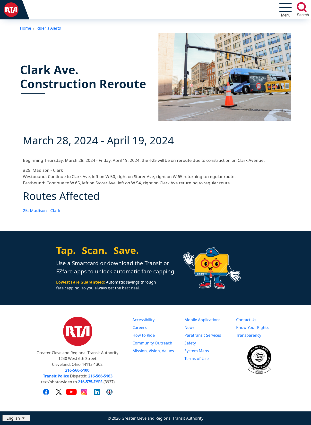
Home (25, 28)
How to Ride (143, 335)
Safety (190, 343)
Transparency (248, 335)
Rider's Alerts (48, 28)
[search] (302, 7)
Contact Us (246, 319)
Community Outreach (152, 343)
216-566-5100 (77, 370)
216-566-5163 (100, 376)
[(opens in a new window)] (46, 392)
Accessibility (143, 319)
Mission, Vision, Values (153, 350)
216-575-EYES (90, 381)
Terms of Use (196, 358)
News (189, 327)
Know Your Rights (252, 327)
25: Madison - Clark (41, 210)
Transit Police (56, 376)
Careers (139, 327)
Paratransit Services (202, 335)
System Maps (196, 350)
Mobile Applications (202, 319)
